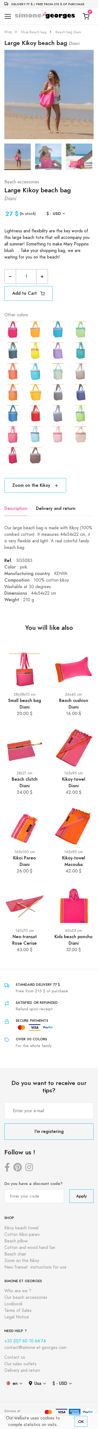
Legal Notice (16, 1317)
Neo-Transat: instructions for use (35, 1267)
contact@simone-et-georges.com (35, 1348)
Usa (37, 1383)
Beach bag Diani (68, 32)
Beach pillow (16, 1241)
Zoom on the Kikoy (32, 485)
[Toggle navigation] (7, 16)
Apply (81, 1196)
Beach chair (15, 1254)
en (15, 1383)
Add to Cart (25, 293)
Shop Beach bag (34, 32)
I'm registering (49, 1131)
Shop (8, 31)
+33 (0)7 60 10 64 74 (25, 1341)
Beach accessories (21, 182)
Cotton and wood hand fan (29, 1248)
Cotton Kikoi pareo (22, 1235)
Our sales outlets (20, 1364)
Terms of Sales (18, 1311)
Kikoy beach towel (21, 1228)
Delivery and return (55, 508)
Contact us (14, 1357)
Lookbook (13, 1304)
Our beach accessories (25, 1297)
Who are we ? (17, 1291)
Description (15, 508)
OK (81, 1421)
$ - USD (54, 213)
